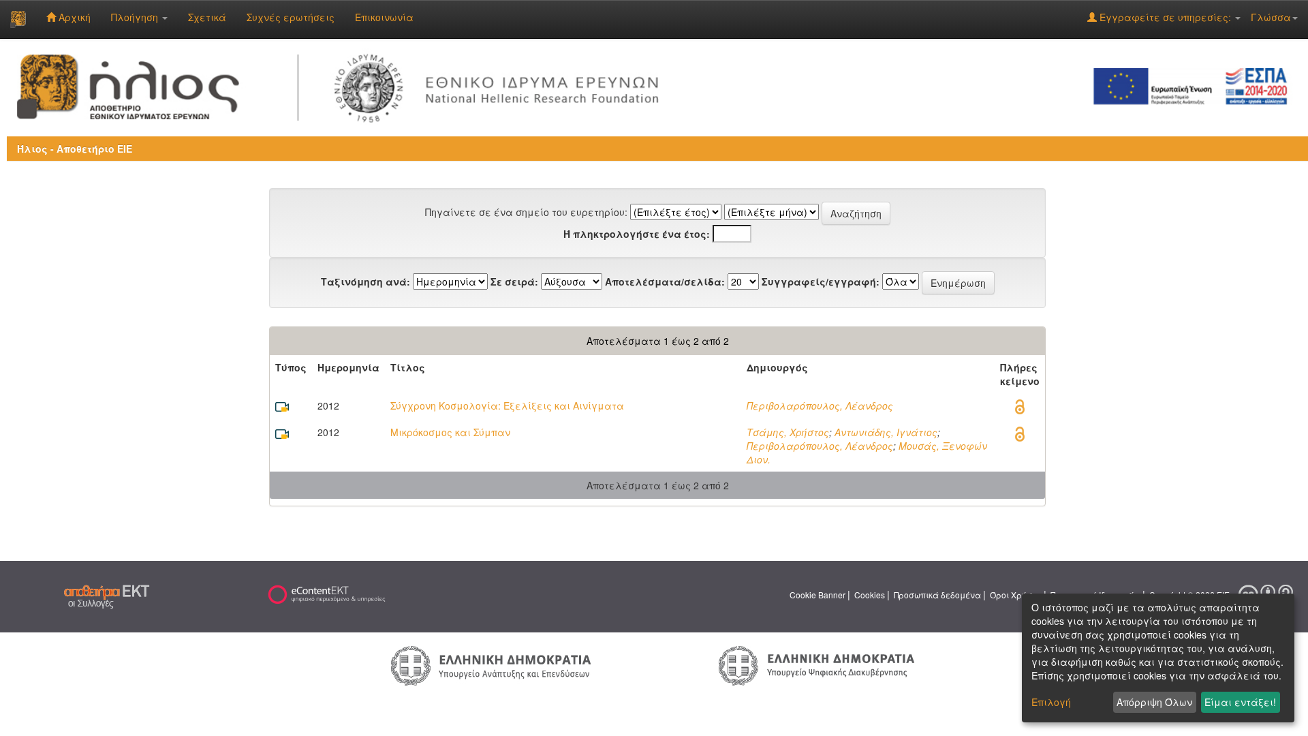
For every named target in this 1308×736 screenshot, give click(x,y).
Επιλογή (1051, 702)
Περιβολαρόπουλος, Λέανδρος (820, 405)
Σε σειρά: (514, 281)
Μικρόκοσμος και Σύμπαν (450, 432)
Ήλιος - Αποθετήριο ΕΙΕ (74, 148)
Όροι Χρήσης (1016, 594)
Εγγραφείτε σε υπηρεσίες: (1165, 17)
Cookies (869, 594)
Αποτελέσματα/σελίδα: (665, 281)
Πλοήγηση (136, 17)
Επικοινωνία (384, 17)
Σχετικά (207, 17)
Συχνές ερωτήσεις (290, 17)
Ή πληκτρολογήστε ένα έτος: (636, 234)
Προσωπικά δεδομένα (937, 594)
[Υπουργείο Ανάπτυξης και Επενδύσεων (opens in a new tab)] (491, 665)
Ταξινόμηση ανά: (365, 281)
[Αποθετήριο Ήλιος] (18, 19)
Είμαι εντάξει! (1240, 702)
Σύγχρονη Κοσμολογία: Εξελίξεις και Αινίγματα (507, 405)
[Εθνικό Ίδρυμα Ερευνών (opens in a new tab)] (501, 85)
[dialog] (1158, 658)
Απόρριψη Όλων (1154, 702)
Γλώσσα (1271, 17)
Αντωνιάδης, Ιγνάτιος (886, 432)
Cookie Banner (817, 594)
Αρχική (73, 17)
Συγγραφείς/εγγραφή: (820, 281)
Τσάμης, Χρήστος (788, 432)
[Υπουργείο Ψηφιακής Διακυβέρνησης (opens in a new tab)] (816, 664)
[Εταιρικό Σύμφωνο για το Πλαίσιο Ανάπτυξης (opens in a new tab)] (1195, 85)
